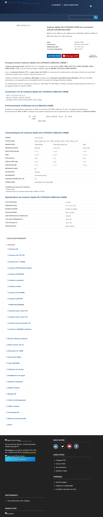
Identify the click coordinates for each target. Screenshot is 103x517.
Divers (10, 425)
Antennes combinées (16, 280)
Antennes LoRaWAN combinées (20, 329)
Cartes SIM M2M (13, 363)
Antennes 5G (13, 249)
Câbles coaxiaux (13, 406)
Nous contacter (71, 5)
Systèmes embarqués (15, 381)
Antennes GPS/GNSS (16, 274)
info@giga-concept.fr (29, 452)
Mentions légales (61, 482)
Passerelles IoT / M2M (15, 351)
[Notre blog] (94, 6)
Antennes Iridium (15, 286)
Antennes (11, 245)
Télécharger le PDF (71, 56)
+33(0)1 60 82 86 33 (14, 452)
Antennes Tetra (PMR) (17, 292)
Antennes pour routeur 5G (18, 311)
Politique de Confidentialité (64, 486)
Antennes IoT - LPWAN (17, 262)
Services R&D (60, 464)
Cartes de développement (17, 400)
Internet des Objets (14, 357)
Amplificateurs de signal (16, 375)
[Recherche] (96, 17)
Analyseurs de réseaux (16, 369)
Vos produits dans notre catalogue (19, 501)
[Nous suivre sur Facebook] (76, 446)
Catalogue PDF (61, 460)
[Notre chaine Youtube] (69, 446)
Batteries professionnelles (17, 418)
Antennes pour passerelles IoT (19, 323)
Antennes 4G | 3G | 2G (17, 255)
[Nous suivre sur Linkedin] (55, 446)
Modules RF (12, 394)
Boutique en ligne (61, 471)
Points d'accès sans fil (16, 345)
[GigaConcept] (16, 2)
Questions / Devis (54, 56)
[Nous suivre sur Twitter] (62, 446)
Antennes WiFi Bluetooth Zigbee (20, 268)
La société (56, 5)
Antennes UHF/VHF (16, 299)
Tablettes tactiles (14, 388)
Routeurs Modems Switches (18, 338)
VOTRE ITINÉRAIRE (20, 459)
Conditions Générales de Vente (66, 489)
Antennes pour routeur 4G (18, 317)
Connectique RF (13, 412)
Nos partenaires (61, 467)
